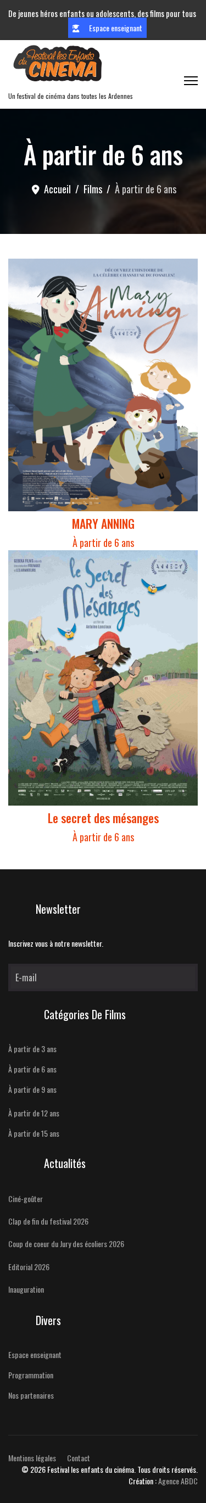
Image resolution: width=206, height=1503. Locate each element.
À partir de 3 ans (32, 1048)
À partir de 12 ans (33, 1113)
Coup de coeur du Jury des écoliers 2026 (66, 1243)
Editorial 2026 (28, 1266)
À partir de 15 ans (33, 1133)
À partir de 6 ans (103, 542)
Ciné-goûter (25, 1198)
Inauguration (26, 1289)
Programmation (30, 1375)
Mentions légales (32, 1457)
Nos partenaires (31, 1395)
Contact (78, 1457)
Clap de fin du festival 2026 (48, 1221)
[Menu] (191, 80)
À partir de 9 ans (32, 1089)
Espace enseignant (114, 27)
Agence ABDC (178, 1481)
